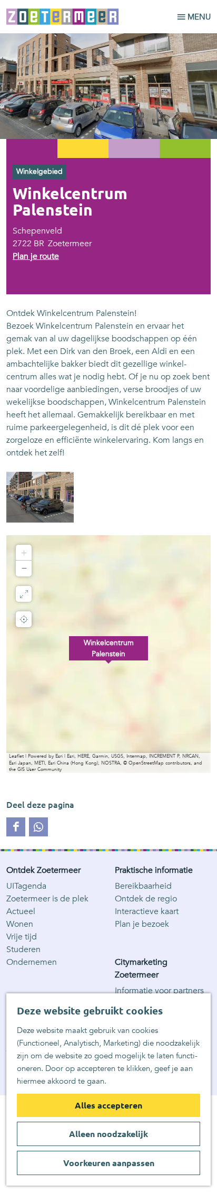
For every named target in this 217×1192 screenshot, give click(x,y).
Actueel (20, 911)
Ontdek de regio (146, 899)
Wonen (19, 924)
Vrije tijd (21, 937)
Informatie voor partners (159, 991)
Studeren (23, 949)
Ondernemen (31, 962)
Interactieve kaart (147, 911)
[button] (108, 654)
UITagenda (26, 886)
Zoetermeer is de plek (47, 899)
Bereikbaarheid (143, 886)
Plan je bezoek (142, 924)
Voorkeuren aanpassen (108, 1163)
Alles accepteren (108, 1105)
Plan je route (36, 256)
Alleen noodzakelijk (108, 1134)
